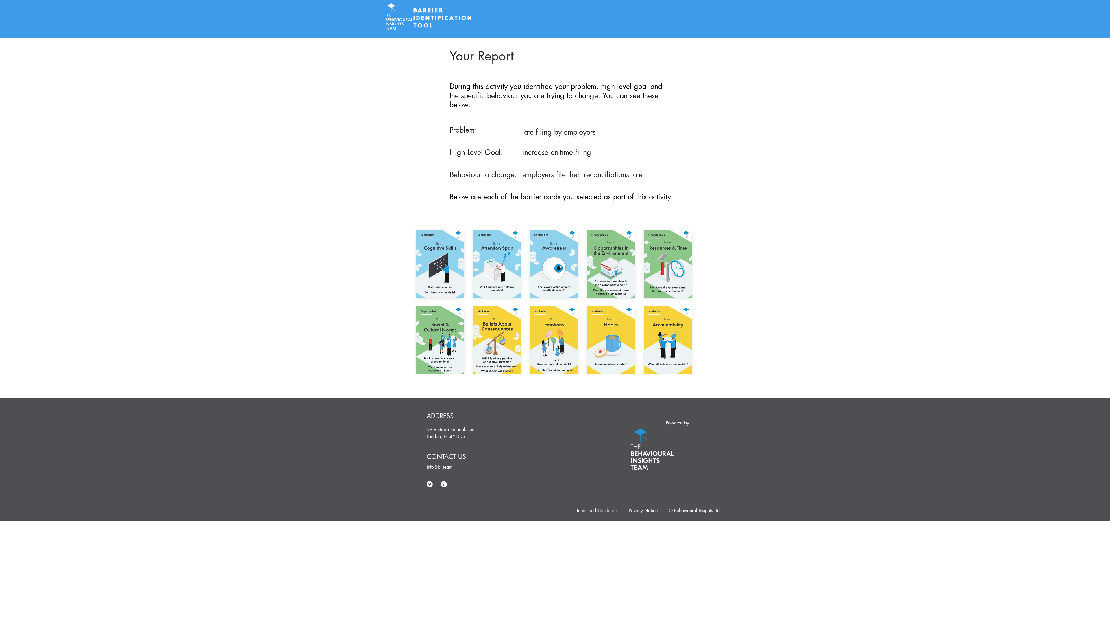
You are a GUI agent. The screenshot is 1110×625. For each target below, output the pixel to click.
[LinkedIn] (444, 484)
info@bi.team (439, 467)
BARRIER (429, 10)
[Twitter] (430, 484)
